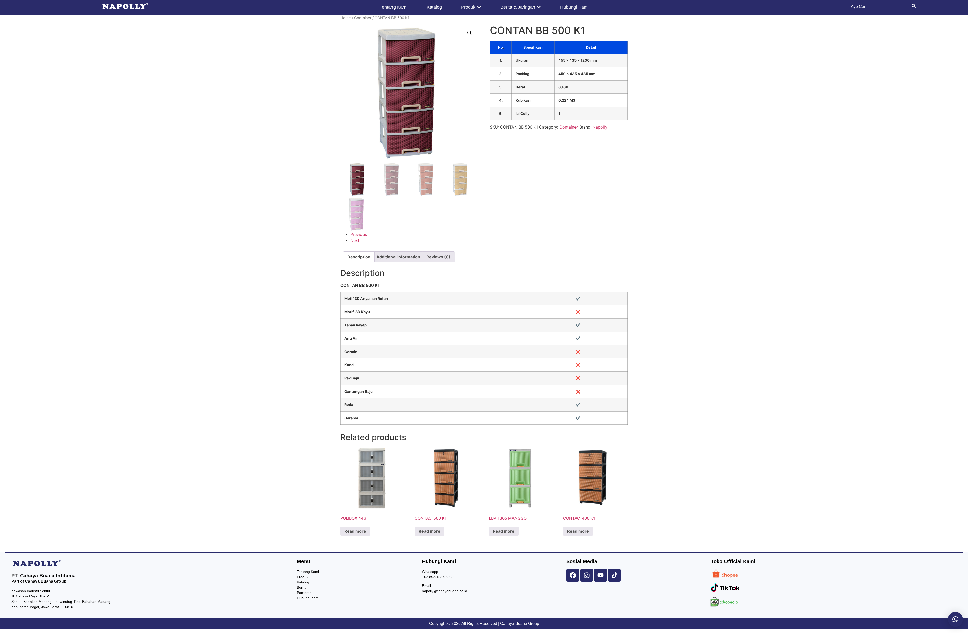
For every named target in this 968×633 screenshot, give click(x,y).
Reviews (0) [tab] (438, 256)
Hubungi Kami (308, 598)
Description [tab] (358, 256)
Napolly (600, 127)
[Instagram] (586, 575)
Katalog (303, 582)
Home (345, 18)
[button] (469, 33)
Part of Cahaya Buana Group (38, 581)
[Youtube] (600, 575)
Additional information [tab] (398, 256)
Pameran (304, 593)
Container (362, 18)
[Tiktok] (614, 575)
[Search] (913, 6)
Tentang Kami (308, 571)
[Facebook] (572, 575)
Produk (302, 577)
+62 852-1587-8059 (438, 577)
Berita (301, 587)
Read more (355, 531)
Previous (358, 234)
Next (354, 240)
